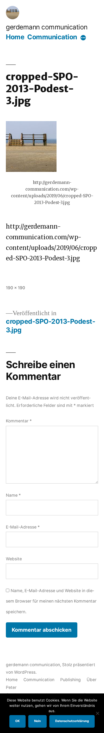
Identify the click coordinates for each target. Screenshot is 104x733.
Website (14, 558)
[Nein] (97, 713)
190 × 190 (15, 287)
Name (13, 495)
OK (17, 721)
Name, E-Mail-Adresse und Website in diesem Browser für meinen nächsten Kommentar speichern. (51, 601)
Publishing (70, 679)
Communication (52, 37)
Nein (37, 721)
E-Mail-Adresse (23, 527)
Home (15, 37)
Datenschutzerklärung (72, 721)
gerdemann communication (46, 27)
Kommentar (19, 420)
